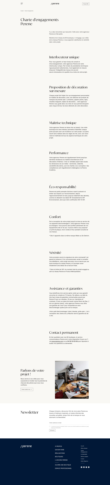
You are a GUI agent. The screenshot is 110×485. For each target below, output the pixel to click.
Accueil (22, 10)
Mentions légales (84, 456)
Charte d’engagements (84, 451)
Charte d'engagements (29, 10)
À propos (58, 446)
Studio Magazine (84, 461)
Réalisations (60, 453)
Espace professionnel (63, 468)
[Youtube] (88, 467)
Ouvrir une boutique (63, 465)
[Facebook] (81, 467)
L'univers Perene (61, 460)
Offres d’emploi (84, 448)
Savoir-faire (59, 450)
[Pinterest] (86, 467)
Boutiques (59, 456)
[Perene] (55, 4)
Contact (82, 458)
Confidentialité (84, 454)
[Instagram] (84, 467)
